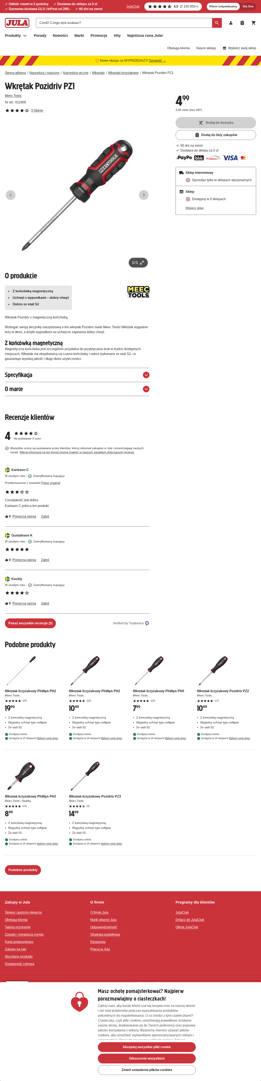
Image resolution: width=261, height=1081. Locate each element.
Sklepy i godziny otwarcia (23, 912)
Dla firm (248, 6)
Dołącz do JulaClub (190, 919)
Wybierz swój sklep (242, 48)
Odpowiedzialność (103, 927)
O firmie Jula (99, 912)
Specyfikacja (18, 375)
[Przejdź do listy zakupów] (242, 23)
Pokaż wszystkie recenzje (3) (30, 623)
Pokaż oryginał (50, 482)
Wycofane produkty (19, 956)
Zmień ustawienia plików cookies (147, 1070)
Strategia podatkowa (105, 934)
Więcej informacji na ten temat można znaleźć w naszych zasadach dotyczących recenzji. (77, 452)
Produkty (13, 35)
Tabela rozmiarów (18, 927)
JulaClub (132, 6)
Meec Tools (13, 95)
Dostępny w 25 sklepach (33, 738)
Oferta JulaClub (187, 927)
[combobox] (129, 23)
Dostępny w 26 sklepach (97, 738)
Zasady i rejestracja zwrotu (24, 934)
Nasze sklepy (206, 48)
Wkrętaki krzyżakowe (123, 73)
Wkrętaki (98, 73)
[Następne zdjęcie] (144, 195)
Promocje (99, 35)
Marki (79, 35)
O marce (14, 389)
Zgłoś (45, 516)
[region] (130, 1031)
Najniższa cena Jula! (145, 35)
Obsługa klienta (178, 48)
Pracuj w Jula (100, 949)
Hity (117, 35)
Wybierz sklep (194, 208)
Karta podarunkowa (19, 942)
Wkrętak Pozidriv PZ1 (158, 73)
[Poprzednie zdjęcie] (10, 195)
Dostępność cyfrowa (19, 964)
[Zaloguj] (231, 23)
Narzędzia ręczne (75, 73)
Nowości (60, 35)
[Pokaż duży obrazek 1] (77, 195)
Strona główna (15, 73)
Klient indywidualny (223, 6)
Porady (40, 35)
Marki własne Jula (103, 919)
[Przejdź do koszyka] (254, 23)
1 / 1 (135, 262)
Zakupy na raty (15, 949)
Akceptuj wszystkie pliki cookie (147, 1047)
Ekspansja (98, 942)
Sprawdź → (157, 60)
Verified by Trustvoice (128, 623)
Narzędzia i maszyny (44, 73)
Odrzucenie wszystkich (147, 1058)
